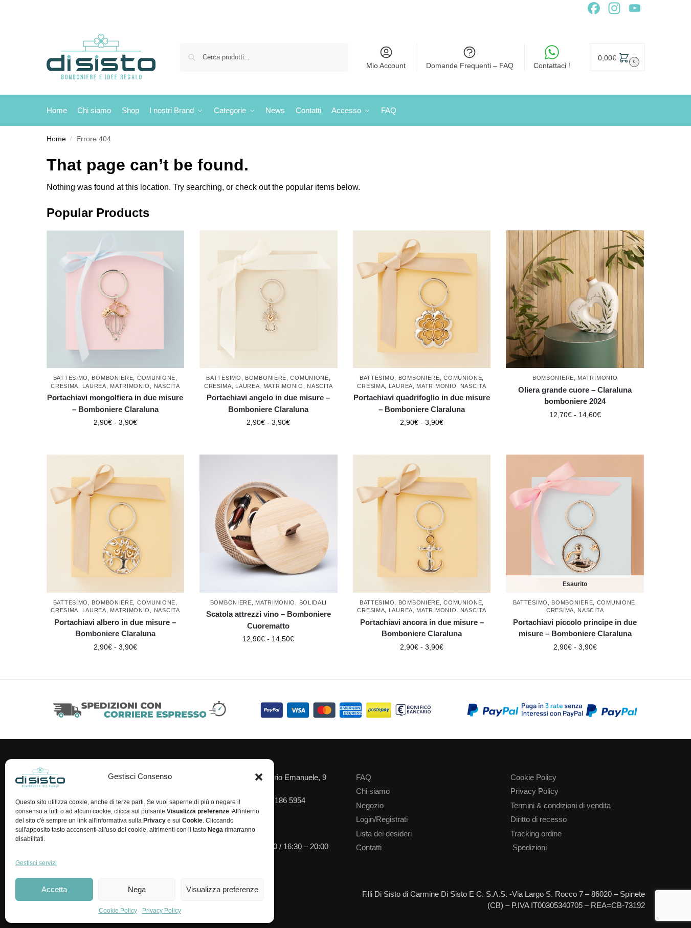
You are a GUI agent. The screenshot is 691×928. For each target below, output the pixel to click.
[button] (259, 777)
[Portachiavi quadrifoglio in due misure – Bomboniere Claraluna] (422, 299)
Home (56, 139)
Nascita (167, 386)
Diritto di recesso (538, 819)
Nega (137, 889)
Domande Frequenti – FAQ (470, 65)
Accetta (54, 889)
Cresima (64, 386)
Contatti (369, 847)
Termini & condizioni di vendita (560, 805)
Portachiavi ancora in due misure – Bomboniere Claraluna (422, 628)
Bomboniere (112, 378)
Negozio (370, 805)
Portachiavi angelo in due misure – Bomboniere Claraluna (268, 403)
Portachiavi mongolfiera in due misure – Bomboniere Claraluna (115, 403)
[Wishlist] (179, 245)
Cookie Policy (118, 910)
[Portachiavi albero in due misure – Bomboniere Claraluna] (116, 524)
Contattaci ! (551, 65)
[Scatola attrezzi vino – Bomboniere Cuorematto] (268, 524)
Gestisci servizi (36, 863)
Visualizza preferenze (222, 889)
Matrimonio (130, 386)
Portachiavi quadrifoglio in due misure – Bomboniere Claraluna (421, 403)
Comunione (156, 378)
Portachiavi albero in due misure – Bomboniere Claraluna (115, 628)
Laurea (94, 386)
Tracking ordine (536, 833)
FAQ (363, 777)
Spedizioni (529, 847)
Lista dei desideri (384, 833)
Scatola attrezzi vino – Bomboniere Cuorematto (268, 620)
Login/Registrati (382, 819)
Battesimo (70, 378)
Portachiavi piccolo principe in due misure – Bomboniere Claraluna (575, 628)
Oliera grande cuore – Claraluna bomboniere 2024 (575, 395)
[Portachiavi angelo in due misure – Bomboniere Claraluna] (268, 299)
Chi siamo (373, 791)
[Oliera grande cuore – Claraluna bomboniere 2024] (575, 299)
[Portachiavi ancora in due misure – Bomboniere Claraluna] (422, 524)
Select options (115, 444)
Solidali (313, 602)
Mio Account (386, 65)
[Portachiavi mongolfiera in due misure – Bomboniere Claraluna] (116, 299)
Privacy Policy (161, 910)
